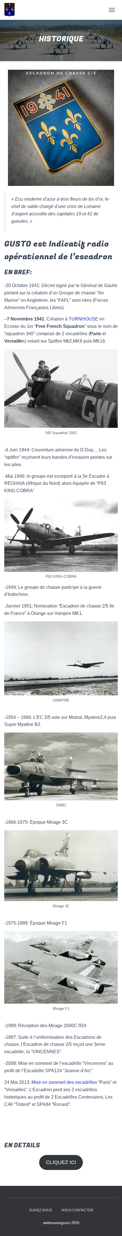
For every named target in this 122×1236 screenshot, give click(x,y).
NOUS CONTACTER (77, 1210)
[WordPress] (11, 10)
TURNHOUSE (83, 319)
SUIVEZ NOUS (40, 1210)
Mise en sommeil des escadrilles (64, 1082)
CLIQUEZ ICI (61, 1162)
